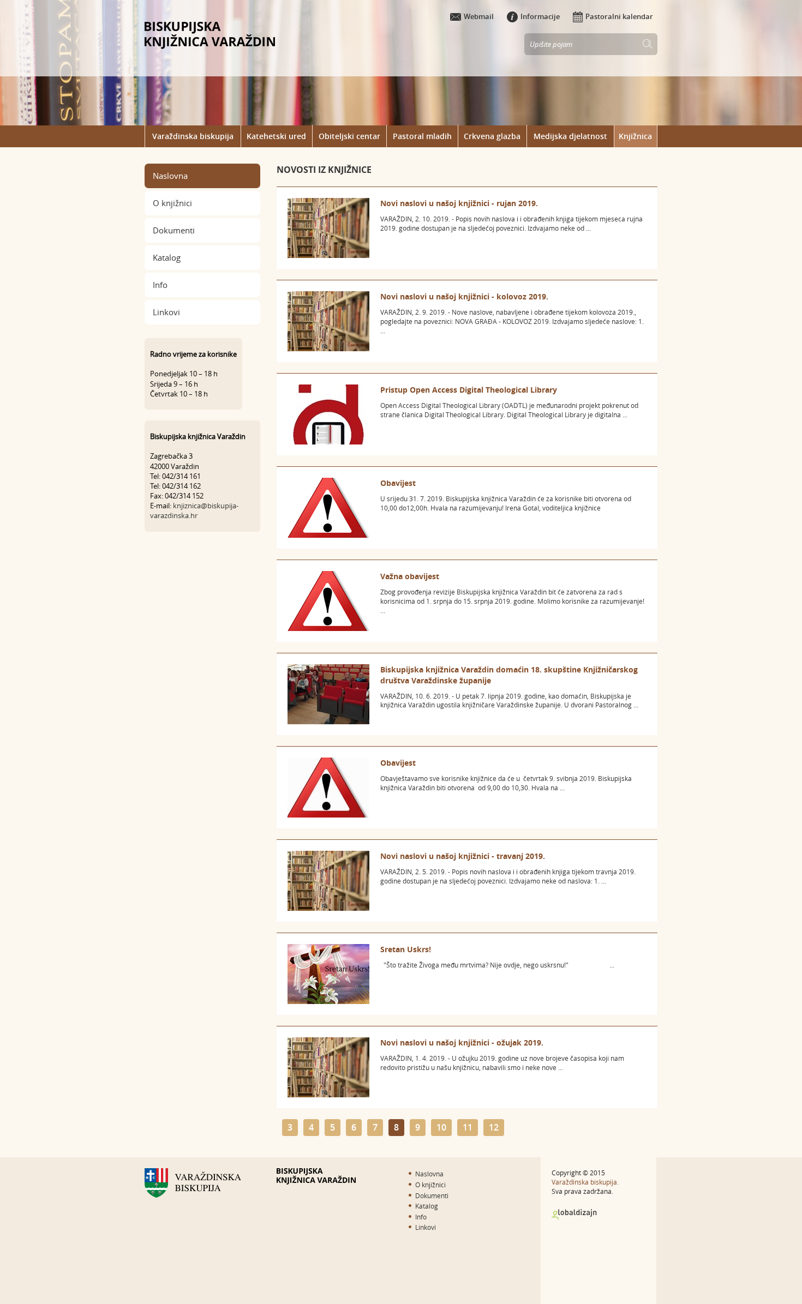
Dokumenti (174, 230)
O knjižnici (172, 202)
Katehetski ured (276, 136)
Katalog (167, 257)
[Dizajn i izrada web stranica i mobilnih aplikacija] (574, 1214)
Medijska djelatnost (570, 136)
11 (467, 1127)
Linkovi (166, 312)
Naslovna (170, 175)
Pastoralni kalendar (619, 16)
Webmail (479, 16)
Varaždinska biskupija (193, 136)
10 (441, 1127)
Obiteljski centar (349, 136)
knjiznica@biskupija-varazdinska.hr (194, 510)
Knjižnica (635, 136)
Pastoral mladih (422, 136)
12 (494, 1127)
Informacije (540, 16)
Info (160, 284)
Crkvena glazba (492, 136)
